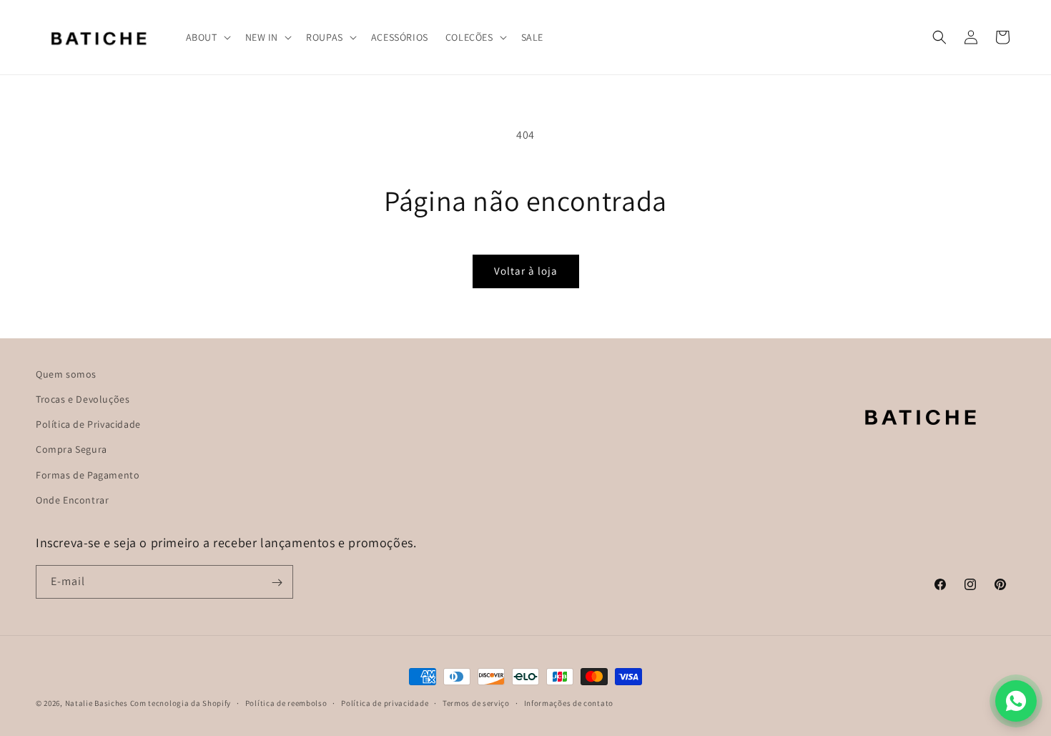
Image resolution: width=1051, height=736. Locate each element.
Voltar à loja (526, 271)
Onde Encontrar (72, 500)
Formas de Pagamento (87, 474)
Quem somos (66, 374)
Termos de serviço (476, 702)
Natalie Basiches (96, 703)
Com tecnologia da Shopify (181, 703)
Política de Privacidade (88, 424)
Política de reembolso (286, 702)
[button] (207, 37)
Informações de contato (568, 702)
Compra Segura (71, 449)
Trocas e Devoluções (82, 399)
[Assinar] (276, 582)
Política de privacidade (384, 702)
